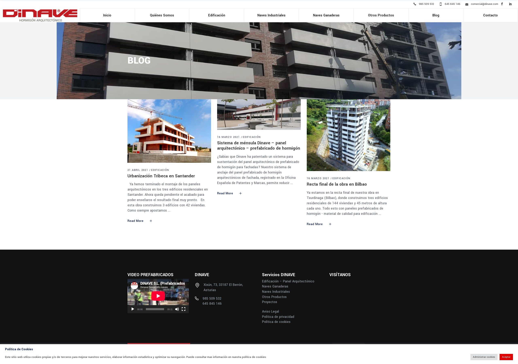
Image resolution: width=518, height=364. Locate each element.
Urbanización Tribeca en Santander (161, 176)
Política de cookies (276, 322)
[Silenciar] (177, 309)
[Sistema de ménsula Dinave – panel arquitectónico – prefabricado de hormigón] (259, 114)
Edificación (160, 170)
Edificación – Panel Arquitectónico (288, 281)
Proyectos (269, 302)
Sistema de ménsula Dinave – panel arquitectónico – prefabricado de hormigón (258, 145)
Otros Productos (274, 297)
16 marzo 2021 (228, 137)
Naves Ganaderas (275, 286)
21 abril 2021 (137, 170)
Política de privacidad (278, 317)
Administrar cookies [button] (484, 357)
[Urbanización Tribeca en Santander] (169, 131)
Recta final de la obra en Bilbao (337, 184)
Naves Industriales (276, 292)
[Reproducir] (133, 309)
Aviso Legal (270, 312)
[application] (158, 296)
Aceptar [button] (506, 357)
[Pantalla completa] (184, 309)
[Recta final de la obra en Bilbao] (348, 135)
